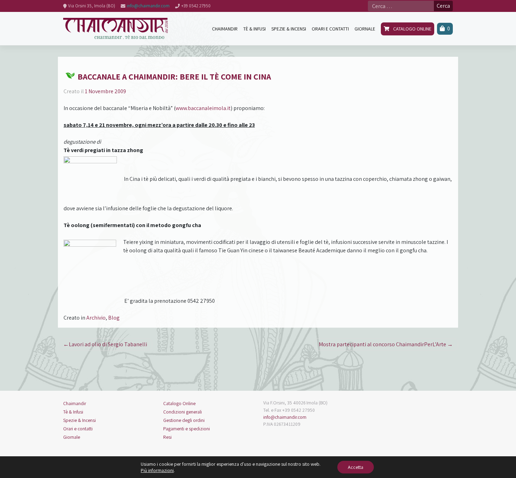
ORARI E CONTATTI (330, 29)
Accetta (355, 467)
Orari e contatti (78, 428)
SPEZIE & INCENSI (288, 29)
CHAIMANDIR (225, 29)
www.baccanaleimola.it (203, 108)
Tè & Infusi (73, 412)
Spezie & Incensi (79, 420)
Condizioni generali (182, 412)
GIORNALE (365, 29)
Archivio (96, 317)
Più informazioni (157, 470)
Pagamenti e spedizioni (186, 428)
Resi (167, 437)
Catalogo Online (179, 403)
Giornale (71, 437)
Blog (114, 317)
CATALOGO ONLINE (411, 29)
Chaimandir (74, 403)
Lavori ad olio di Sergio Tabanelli (108, 344)
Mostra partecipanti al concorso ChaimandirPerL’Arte (382, 344)
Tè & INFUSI (254, 29)
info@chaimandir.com (284, 417)
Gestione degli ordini (184, 420)
